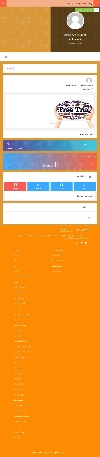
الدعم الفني (17, 309)
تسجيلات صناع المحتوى (21, 411)
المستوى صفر (18, 373)
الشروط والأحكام (57, 266)
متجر (14, 443)
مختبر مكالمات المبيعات (21, 303)
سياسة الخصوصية (57, 261)
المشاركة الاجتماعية (86, 134)
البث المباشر (16, 320)
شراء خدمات (16, 437)
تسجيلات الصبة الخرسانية (21, 405)
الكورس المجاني (19, 389)
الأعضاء (16, 271)
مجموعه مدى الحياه (20, 325)
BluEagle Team (62, 453)
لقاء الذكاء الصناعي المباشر (22, 346)
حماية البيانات (56, 271)
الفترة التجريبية (18, 368)
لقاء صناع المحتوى (19, 336)
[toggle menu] (6, 57)
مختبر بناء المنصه (19, 298)
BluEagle (45, 453)
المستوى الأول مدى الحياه (22, 395)
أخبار (14, 266)
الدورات (15, 362)
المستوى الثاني (18, 384)
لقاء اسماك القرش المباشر (22, 352)
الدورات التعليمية (57, 255)
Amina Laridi (88, 85)
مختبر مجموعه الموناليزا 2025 (22, 277)
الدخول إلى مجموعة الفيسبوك (23, 314)
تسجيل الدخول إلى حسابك (16, 148)
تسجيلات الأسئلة (18, 400)
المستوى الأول (18, 379)
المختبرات (15, 282)
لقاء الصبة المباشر (19, 330)
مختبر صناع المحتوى (20, 287)
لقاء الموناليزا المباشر (20, 341)
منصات (15, 261)
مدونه (15, 255)
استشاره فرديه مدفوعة (21, 357)
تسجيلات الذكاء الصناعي (21, 416)
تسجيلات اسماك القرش (21, 421)
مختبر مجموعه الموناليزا (21, 293)
